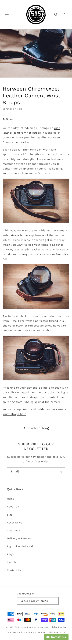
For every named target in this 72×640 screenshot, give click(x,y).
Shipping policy (57, 632)
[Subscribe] (61, 472)
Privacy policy (17, 632)
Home (10, 498)
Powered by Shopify (37, 627)
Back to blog (38, 428)
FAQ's (10, 554)
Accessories (14, 522)
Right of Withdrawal (20, 546)
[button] (7, 14)
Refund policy (59, 627)
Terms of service (36, 632)
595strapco (21, 627)
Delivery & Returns (19, 538)
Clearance (13, 530)
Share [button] (10, 119)
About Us (13, 506)
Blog (9, 514)
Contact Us (14, 570)
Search (11, 562)
